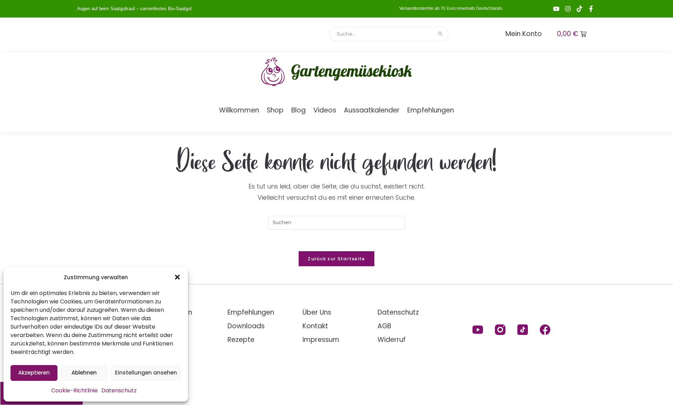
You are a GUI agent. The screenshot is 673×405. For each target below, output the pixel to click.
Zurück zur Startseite (336, 258)
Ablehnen (84, 372)
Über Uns (316, 312)
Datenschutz (119, 390)
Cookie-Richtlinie (74, 390)
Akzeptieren (34, 372)
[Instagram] (568, 9)
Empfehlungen (430, 110)
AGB (384, 326)
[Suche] (441, 34)
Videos (324, 110)
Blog (298, 110)
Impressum (320, 339)
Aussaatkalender (372, 110)
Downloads (246, 326)
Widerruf (392, 339)
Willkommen (239, 110)
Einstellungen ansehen (146, 372)
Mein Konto (523, 34)
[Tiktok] (579, 9)
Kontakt (315, 326)
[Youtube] (556, 9)
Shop (275, 110)
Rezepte (240, 339)
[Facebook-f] (591, 9)
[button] (177, 277)
